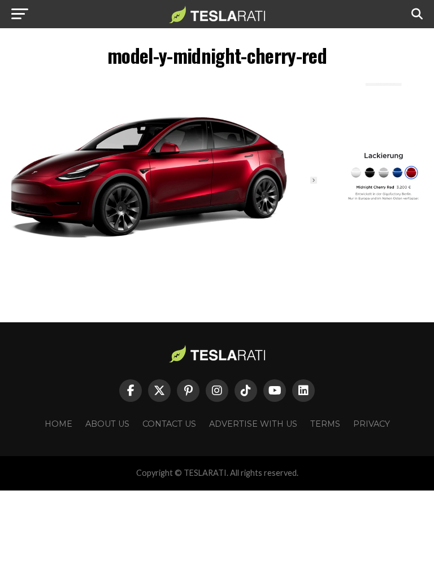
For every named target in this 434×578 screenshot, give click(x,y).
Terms (325, 424)
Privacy (371, 424)
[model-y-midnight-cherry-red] (217, 258)
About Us (107, 424)
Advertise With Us (253, 424)
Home (58, 424)
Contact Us (169, 424)
